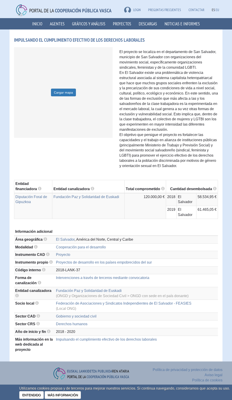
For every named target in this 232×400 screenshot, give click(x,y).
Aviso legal (213, 375)
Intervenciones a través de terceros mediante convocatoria (102, 278)
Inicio (37, 24)
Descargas (148, 24)
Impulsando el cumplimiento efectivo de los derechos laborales (106, 339)
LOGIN (137, 9)
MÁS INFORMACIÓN (63, 395)
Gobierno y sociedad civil (76, 316)
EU (217, 9)
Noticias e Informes (182, 24)
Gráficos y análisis (88, 24)
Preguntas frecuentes (164, 9)
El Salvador (65, 239)
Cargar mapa (63, 92)
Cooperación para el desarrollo (81, 247)
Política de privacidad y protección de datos (187, 370)
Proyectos (122, 24)
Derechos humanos (71, 324)
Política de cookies (207, 380)
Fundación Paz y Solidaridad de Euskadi (86, 197)
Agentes (57, 24)
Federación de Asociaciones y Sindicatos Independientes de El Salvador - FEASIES (123, 303)
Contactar (196, 9)
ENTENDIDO (31, 395)
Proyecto (63, 255)
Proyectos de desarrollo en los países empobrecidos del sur (104, 262)
